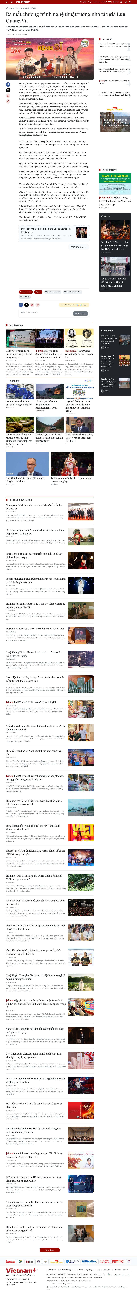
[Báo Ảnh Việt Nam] (118, 1261)
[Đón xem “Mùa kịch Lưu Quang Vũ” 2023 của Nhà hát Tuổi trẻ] (81, 232)
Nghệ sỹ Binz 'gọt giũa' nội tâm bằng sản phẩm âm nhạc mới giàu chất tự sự (35, 1030)
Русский (115, 2)
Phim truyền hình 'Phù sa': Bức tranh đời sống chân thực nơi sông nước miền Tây (35, 605)
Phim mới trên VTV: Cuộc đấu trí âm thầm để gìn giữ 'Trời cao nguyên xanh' (34, 877)
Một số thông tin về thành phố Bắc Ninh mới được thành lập (115, 201)
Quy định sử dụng (64, 1269)
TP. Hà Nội (25, 296)
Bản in (8, 95)
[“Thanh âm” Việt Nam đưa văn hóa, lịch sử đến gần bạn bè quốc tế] (81, 511)
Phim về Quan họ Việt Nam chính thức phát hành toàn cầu (34, 752)
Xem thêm (50, 1250)
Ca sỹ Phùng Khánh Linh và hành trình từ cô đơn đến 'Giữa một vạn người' (33, 654)
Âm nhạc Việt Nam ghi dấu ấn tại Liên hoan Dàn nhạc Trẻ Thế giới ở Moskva (115, 245)
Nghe (107, 348)
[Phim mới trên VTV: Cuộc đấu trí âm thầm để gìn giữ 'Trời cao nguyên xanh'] (81, 882)
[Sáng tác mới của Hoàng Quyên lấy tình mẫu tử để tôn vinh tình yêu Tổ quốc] (81, 560)
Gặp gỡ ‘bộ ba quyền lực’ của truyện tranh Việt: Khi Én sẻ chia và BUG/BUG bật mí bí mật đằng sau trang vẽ (36, 1004)
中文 (110, 2)
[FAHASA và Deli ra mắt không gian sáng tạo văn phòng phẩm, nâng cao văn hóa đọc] (81, 782)
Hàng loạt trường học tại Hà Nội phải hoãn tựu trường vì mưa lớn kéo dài (108, 383)
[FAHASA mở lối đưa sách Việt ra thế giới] (81, 709)
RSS (75, 1269)
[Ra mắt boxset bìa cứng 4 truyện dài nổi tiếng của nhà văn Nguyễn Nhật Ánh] (81, 1160)
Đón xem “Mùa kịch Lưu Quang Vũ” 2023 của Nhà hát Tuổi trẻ (46, 230)
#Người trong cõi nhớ (52, 292)
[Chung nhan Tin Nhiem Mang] (119, 1274)
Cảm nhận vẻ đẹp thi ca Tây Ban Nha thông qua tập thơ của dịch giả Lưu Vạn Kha (34, 1203)
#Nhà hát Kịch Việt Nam (72, 292)
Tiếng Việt (83, 2)
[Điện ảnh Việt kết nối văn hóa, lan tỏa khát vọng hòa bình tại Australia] (81, 907)
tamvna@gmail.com (95, 1277)
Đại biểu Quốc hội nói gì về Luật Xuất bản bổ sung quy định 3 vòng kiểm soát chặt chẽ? (108, 361)
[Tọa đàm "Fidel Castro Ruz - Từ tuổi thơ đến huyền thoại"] (81, 635)
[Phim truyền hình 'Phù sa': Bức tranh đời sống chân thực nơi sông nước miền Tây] (81, 610)
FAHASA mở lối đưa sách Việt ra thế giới (35, 702)
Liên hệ (125, 1269)
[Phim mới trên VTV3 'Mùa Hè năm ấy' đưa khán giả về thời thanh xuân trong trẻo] (81, 807)
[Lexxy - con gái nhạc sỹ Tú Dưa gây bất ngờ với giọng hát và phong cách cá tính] (81, 1085)
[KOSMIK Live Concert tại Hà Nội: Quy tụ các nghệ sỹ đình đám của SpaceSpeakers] (81, 1184)
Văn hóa (10, 8)
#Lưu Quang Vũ (25, 292)
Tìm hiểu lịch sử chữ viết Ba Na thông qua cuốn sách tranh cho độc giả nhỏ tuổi (33, 952)
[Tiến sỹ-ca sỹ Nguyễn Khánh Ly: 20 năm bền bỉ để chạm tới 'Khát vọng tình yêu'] (81, 857)
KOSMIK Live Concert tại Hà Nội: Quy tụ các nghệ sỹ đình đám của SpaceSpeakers (33, 1178)
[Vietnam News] (89, 1261)
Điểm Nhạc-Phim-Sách (26, 8)
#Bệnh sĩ (38, 292)
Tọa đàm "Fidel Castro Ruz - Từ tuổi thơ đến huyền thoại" (36, 628)
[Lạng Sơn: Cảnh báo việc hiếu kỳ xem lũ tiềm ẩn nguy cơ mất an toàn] (115, 266)
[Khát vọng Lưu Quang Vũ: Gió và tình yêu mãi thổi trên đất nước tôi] (49, 338)
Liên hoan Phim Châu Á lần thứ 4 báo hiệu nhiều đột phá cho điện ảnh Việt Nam (35, 927)
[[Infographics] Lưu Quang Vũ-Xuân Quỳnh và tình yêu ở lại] (79, 338)
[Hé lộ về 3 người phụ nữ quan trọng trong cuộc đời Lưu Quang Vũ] (20, 338)
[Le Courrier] (104, 1261)
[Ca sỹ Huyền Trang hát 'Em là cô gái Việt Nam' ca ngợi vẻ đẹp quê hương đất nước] (81, 982)
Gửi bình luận (80, 313)
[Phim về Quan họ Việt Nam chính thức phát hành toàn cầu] (81, 757)
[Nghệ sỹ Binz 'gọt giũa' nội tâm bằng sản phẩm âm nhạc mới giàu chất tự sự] (81, 1035)
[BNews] (20, 1261)
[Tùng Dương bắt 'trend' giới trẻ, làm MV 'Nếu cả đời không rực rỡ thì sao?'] (81, 832)
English (90, 2)
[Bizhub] (30, 1261)
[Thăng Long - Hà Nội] (121, 2)
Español (104, 2)
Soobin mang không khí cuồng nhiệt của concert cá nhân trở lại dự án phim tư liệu (35, 580)
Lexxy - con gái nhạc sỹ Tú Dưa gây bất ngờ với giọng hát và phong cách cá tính (35, 1080)
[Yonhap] (72, 1261)
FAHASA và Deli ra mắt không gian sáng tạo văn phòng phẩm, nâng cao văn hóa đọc (35, 777)
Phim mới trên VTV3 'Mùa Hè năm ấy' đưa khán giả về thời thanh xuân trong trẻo (34, 802)
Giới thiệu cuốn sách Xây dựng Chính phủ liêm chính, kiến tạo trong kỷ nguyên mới (34, 1055)
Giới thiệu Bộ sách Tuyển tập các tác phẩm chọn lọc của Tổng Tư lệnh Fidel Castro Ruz (35, 679)
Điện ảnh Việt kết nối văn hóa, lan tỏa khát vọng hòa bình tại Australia (35, 902)
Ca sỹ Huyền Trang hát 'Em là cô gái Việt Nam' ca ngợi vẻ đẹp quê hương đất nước (35, 977)
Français (97, 2)
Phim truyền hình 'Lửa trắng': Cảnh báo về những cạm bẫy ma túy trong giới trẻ (34, 1228)
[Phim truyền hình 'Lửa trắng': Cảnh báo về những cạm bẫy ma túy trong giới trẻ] (81, 1233)
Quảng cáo (117, 1269)
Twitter (8, 90)
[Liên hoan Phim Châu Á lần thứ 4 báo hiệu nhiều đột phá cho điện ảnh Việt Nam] (81, 932)
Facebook (8, 84)
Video (107, 216)
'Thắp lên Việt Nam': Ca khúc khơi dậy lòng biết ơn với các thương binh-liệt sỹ (35, 727)
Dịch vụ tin (106, 1269)
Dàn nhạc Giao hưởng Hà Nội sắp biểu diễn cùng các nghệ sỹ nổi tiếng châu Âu (33, 1130)
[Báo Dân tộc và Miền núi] (8, 1261)
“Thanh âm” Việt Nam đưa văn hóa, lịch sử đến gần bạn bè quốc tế (34, 506)
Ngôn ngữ (89, 1269)
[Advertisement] (54, 267)
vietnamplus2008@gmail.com (61, 1284)
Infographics (109, 169)
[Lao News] (38, 1261)
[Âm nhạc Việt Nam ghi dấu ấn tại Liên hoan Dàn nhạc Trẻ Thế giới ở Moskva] (115, 229)
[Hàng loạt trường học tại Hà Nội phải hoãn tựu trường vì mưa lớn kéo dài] (124, 383)
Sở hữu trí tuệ (51, 1269)
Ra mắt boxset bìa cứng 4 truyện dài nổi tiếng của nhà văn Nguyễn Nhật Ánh (34, 1155)
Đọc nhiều (107, 39)
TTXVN (98, 1269)
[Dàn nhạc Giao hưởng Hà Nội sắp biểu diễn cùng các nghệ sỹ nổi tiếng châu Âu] (81, 1135)
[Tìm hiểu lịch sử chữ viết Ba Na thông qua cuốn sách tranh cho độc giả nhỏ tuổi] (81, 957)
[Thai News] (45, 1261)
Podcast (108, 330)
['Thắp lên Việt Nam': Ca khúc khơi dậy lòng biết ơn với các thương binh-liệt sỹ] (81, 732)
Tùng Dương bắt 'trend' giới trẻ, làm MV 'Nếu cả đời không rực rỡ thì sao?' (33, 827)
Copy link (8, 101)
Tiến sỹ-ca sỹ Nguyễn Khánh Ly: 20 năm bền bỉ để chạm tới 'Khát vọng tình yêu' (35, 852)
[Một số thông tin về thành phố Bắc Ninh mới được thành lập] (115, 184)
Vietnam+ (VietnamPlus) (23, 1)
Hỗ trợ (81, 1269)
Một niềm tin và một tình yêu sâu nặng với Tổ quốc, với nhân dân (34, 1105)
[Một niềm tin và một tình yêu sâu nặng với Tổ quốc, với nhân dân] (81, 1110)
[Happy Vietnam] (56, 1261)
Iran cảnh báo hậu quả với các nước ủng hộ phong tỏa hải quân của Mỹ (109, 340)
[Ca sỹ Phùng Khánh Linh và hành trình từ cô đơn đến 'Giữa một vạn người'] (81, 659)
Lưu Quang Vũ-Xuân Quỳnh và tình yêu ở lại (79, 354)
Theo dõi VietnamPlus (68, 305)
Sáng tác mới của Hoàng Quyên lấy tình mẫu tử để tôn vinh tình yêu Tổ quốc (34, 555)
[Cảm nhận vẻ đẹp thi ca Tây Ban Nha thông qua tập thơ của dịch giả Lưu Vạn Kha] (81, 1208)
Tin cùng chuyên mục (20, 500)
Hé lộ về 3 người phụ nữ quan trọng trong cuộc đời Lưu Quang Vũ (19, 354)
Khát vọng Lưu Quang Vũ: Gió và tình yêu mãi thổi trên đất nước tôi (48, 354)
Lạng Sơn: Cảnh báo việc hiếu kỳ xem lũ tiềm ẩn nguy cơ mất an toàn (113, 282)
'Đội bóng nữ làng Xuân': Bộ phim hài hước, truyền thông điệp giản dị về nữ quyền (35, 531)
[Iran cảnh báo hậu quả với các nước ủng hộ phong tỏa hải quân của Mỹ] (124, 340)
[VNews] (128, 1261)
